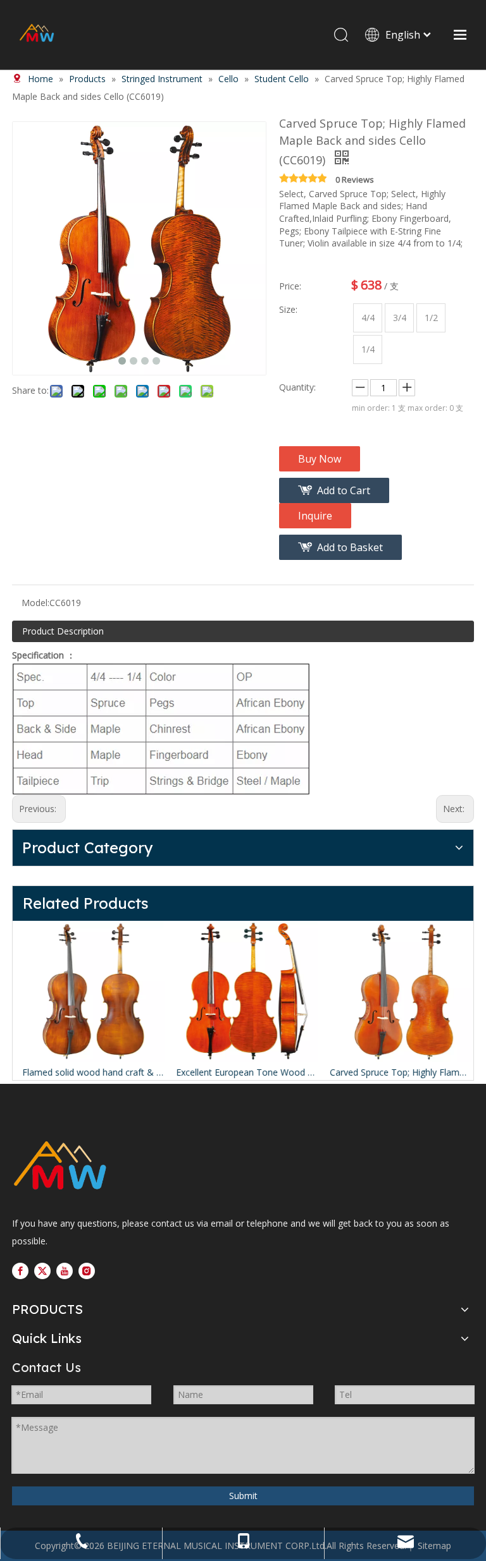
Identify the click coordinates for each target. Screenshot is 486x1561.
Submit (243, 1496)
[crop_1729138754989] (60, 1167)
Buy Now (319, 459)
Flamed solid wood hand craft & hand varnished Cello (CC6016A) (89, 1072)
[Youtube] (64, 1271)
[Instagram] (86, 1271)
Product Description (63, 631)
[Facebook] (20, 1271)
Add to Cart (343, 490)
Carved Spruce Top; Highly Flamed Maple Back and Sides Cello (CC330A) (397, 1072)
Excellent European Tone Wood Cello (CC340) (243, 1072)
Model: (35, 603)
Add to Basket (350, 547)
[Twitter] (42, 1271)
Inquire (315, 516)
